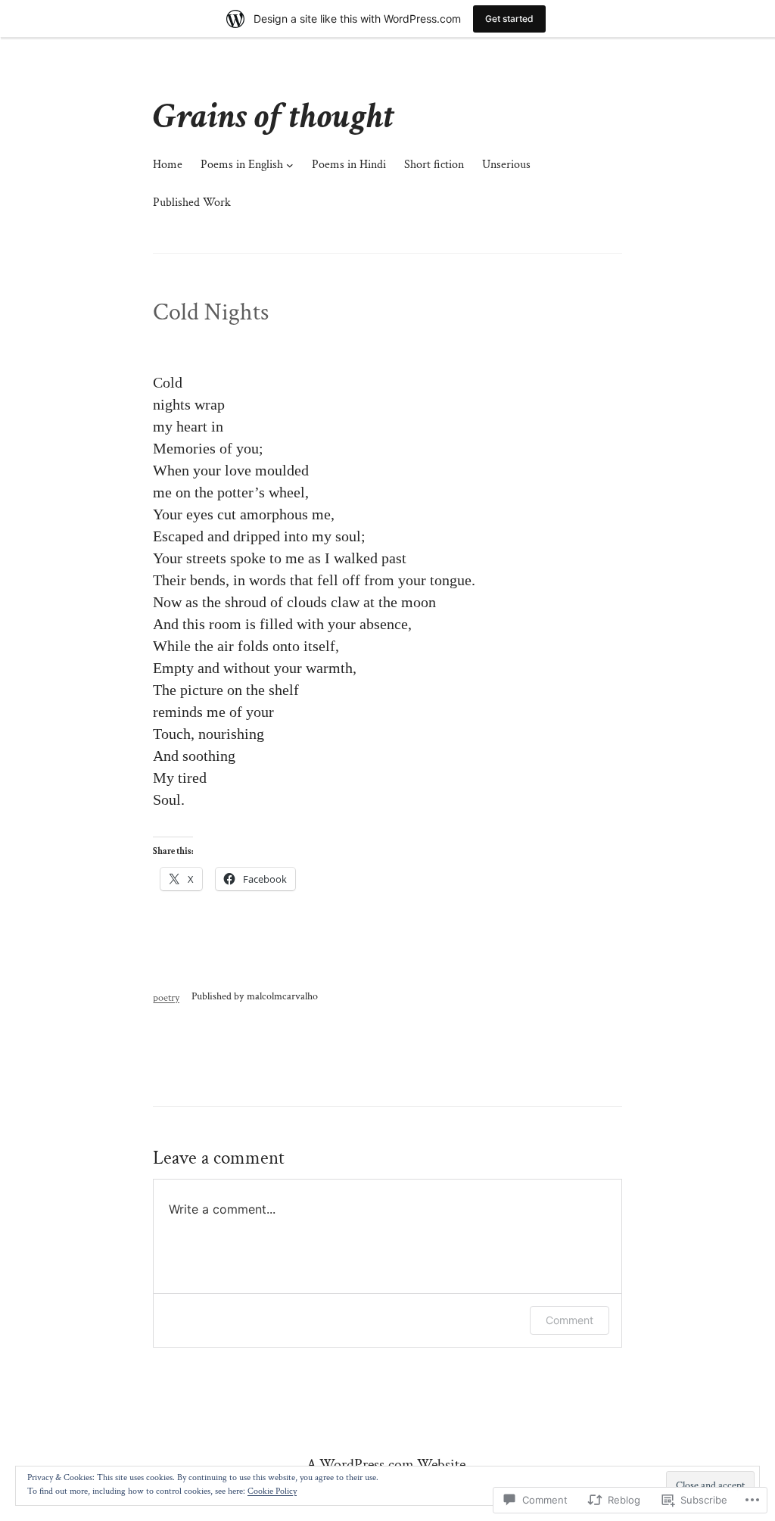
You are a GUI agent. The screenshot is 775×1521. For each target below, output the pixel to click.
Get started (509, 18)
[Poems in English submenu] (290, 165)
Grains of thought (273, 116)
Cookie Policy (272, 1491)
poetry (166, 997)
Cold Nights (211, 312)
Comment (569, 1320)
